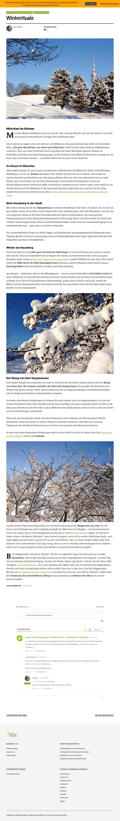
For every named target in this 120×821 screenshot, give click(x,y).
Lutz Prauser (31, 657)
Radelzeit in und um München (71, 755)
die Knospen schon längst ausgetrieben (49, 259)
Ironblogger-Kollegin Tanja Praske (36, 572)
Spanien (63, 794)
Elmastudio (62, 815)
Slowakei (63, 791)
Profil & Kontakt (12, 748)
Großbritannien (65, 780)
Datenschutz (11, 755)
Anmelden (100, 607)
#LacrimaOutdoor (13, 774)
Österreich (64, 784)
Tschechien (64, 797)
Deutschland (64, 774)
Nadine (35, 678)
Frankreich (64, 777)
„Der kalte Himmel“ (27, 564)
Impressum (10, 752)
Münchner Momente (41, 12)
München (27, 585)
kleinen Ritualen (79, 532)
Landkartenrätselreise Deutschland (73, 758)
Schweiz (63, 787)
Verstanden (91, 3)
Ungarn (62, 801)
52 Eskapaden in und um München (72, 748)
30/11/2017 (18, 27)
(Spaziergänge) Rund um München (19, 12)
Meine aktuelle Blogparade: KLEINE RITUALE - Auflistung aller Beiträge (57, 637)
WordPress (41, 815)
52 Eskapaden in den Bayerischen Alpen (74, 752)
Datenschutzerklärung (109, 3)
